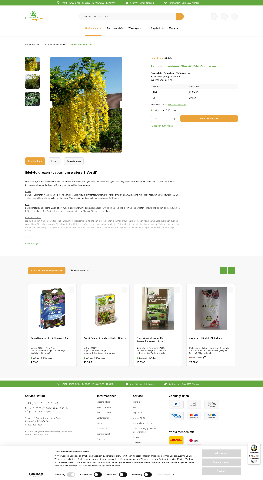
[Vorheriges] (49, 104)
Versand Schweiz (104, 412)
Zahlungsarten (103, 418)
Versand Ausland (104, 407)
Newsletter (138, 437)
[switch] (98, 474)
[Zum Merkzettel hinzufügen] (124, 62)
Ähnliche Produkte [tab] (79, 270)
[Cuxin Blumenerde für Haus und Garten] (52, 325)
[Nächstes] (123, 104)
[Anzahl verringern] (156, 118)
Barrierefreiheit (103, 434)
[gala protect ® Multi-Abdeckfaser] (211, 325)
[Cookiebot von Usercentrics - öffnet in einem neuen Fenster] (36, 475)
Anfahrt (136, 407)
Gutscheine (138, 442)
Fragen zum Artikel (163, 125)
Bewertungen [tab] (74, 161)
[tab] (35, 161)
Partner (100, 423)
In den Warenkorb (209, 118)
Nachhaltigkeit (103, 428)
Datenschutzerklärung (142, 423)
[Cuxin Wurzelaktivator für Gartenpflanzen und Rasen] (158, 325)
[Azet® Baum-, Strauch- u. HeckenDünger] (105, 325)
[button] (32, 243)
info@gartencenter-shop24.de (39, 411)
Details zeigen (163, 474)
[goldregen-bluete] (86, 105)
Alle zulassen (221, 453)
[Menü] (258, 444)
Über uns (101, 439)
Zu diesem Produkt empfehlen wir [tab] (47, 270)
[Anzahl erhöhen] (174, 118)
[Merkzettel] (214, 16)
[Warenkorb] (224, 16)
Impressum (138, 412)
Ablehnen (221, 471)
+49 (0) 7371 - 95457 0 (42, 402)
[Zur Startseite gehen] (50, 16)
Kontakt (136, 402)
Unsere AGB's (139, 418)
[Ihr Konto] (234, 16)
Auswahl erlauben (221, 462)
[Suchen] (180, 16)
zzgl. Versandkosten (177, 104)
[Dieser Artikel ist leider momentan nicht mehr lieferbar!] (204, 357)
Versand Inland (103, 402)
